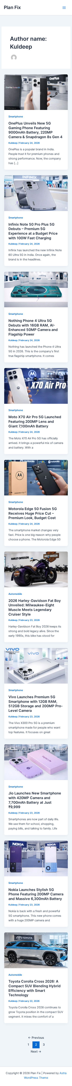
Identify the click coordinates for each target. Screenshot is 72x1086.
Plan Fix (12, 7)
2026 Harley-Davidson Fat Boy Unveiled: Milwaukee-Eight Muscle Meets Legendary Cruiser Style (34, 607)
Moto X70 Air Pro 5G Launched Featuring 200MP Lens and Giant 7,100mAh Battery (34, 421)
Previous (36, 1037)
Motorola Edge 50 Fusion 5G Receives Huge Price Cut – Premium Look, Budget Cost (32, 513)
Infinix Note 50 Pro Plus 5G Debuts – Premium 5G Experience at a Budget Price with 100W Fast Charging (33, 231)
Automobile (15, 593)
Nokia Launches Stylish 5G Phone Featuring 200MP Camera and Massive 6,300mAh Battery (35, 894)
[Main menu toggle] (64, 8)
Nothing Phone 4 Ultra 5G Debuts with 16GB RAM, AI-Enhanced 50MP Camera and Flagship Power (33, 327)
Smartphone (15, 116)
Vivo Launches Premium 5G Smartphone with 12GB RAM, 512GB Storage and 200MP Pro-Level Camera (35, 704)
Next (36, 1051)
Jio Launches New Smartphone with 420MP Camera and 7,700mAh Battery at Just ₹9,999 (34, 800)
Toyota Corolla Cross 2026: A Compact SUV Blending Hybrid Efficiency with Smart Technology (34, 988)
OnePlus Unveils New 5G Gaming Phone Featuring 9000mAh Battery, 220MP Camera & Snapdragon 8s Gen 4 (35, 130)
